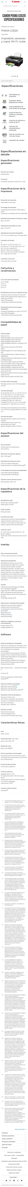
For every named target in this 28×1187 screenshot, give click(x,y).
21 (12, 627)
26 (12, 748)
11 (17, 502)
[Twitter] (17, 1180)
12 (16, 588)
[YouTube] (21, 1180)
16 (7, 610)
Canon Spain (13, 1177)
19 (11, 616)
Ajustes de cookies (14, 1173)
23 (16, 685)
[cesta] (2, 2)
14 (21, 605)
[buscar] (6, 2)
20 (11, 625)
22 (7, 678)
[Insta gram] (10, 1180)
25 (22, 689)
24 (16, 687)
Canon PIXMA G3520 (7, 81)
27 (12, 782)
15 (18, 606)
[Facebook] (6, 1180)
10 (25, 465)
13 (15, 597)
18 (10, 614)
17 (9, 612)
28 (7, 790)
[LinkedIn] (14, 1180)
